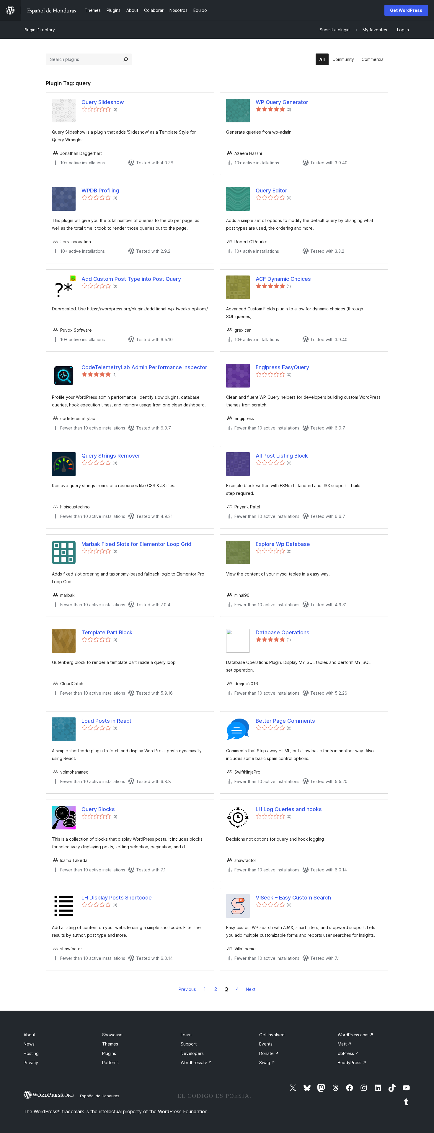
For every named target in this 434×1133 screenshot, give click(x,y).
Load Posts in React (106, 721)
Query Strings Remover (110, 456)
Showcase (112, 1034)
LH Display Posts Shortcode (116, 897)
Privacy (31, 1062)
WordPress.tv (196, 1062)
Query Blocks (98, 809)
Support (189, 1043)
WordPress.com (355, 1034)
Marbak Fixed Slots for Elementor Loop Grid (136, 544)
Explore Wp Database (283, 544)
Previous (187, 989)
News (29, 1043)
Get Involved (272, 1034)
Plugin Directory (39, 29)
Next (250, 989)
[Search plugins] (126, 59)
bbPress (348, 1053)
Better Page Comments (285, 721)
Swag (267, 1062)
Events (266, 1043)
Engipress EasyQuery (282, 367)
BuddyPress (352, 1062)
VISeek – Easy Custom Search (293, 897)
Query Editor (271, 190)
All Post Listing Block (282, 456)
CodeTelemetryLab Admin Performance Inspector (144, 367)
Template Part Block (107, 632)
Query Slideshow (102, 102)
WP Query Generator (282, 102)
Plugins (109, 1053)
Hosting (31, 1053)
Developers (192, 1053)
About (29, 1034)
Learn (186, 1034)
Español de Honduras (99, 1095)
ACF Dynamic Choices (283, 279)
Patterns (110, 1062)
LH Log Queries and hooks (289, 809)
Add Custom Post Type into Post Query (131, 279)
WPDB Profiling (100, 190)
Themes (110, 1043)
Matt (345, 1043)
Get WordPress (406, 10)
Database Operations (282, 632)
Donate (269, 1053)
